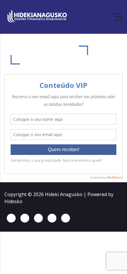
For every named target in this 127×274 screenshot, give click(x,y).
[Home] (36, 16)
